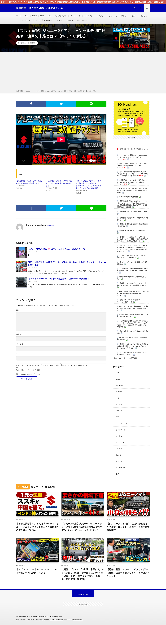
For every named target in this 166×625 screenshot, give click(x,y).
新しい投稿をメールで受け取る (28, 374)
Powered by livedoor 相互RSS (125, 358)
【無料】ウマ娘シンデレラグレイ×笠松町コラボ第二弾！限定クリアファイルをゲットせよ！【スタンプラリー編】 (132, 346)
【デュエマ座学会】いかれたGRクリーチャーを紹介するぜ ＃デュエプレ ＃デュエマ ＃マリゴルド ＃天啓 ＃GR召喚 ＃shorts (132, 174)
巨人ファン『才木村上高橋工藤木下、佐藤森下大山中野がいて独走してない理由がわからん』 (133, 308)
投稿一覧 (51, 225)
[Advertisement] (83, 71)
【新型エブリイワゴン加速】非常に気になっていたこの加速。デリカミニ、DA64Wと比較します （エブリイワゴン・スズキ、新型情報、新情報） (82, 574)
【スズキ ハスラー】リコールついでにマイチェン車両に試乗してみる (36, 571)
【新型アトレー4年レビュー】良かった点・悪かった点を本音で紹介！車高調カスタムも (132, 284)
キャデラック (75, 16)
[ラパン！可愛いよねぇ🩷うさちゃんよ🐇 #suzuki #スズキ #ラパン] (21, 252)
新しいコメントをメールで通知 (28, 370)
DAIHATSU (48, 20)
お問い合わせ (82, 20)
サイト (18, 354)
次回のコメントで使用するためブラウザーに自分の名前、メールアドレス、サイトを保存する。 (52, 365)
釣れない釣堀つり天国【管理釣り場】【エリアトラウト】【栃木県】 (133, 315)
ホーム (18, 16)
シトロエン (88, 16)
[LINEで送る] (91, 104)
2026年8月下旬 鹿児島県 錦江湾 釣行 (133, 211)
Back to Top (83, 594)
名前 (19, 334)
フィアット (101, 16)
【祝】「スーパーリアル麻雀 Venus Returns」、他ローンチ (130, 301)
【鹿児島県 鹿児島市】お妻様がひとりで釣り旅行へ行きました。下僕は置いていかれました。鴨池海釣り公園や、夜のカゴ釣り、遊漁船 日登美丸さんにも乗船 (132, 204)
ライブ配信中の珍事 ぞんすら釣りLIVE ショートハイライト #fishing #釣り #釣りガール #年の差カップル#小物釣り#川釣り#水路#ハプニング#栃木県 (132, 324)
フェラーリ (113, 16)
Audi (27, 16)
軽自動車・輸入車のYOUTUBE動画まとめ (46, 616)
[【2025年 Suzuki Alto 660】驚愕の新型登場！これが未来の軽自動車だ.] (21, 282)
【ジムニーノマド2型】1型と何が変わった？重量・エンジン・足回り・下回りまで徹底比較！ (128, 526)
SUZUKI (60, 20)
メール (19, 344)
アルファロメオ (61, 16)
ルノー (38, 20)
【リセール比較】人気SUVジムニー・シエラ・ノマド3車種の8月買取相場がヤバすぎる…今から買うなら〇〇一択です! (82, 526)
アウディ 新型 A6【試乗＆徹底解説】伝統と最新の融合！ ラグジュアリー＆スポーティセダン (132, 270)
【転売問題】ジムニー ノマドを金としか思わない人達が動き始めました (59, 183)
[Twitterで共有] (61, 104)
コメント (19, 310)
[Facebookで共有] (31, 104)
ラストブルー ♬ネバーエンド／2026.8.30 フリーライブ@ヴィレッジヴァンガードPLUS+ (132, 165)
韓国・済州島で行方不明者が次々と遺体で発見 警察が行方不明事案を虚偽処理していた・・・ (133, 293)
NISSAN (119, 404)
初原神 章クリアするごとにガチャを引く (133, 230)
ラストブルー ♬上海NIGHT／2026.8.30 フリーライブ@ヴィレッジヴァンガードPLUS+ (132, 157)
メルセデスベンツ (25, 20)
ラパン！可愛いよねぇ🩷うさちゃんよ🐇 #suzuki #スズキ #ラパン (57, 249)
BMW (34, 16)
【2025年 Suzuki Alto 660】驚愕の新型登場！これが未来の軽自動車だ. (59, 278)
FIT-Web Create (56, 620)
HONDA (70, 20)
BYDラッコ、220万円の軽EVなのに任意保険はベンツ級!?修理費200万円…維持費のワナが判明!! (132, 190)
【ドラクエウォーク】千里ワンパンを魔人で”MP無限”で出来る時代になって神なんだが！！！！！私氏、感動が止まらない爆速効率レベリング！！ (132, 248)
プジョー (124, 16)
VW (49, 16)
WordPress (78, 620)
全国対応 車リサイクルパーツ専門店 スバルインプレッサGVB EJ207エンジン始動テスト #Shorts (132, 182)
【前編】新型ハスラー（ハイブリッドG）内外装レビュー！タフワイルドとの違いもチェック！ (128, 572)
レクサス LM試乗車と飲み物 (128, 197)
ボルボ (134, 16)
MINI (42, 16)
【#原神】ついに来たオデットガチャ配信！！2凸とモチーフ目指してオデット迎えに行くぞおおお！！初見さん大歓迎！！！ (132, 239)
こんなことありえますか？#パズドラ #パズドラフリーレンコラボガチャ (132, 257)
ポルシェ (144, 16)
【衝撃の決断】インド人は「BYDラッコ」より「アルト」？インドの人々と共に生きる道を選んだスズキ (37, 526)
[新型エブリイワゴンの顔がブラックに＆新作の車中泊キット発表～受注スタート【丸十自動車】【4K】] (21, 266)
